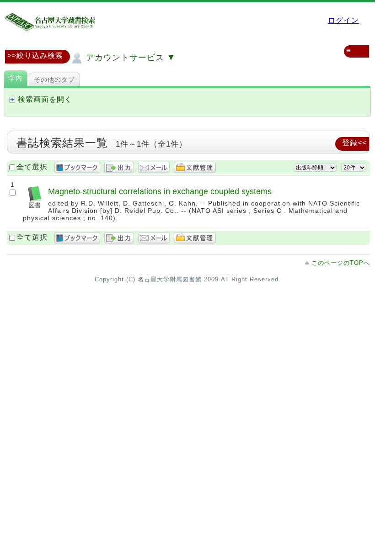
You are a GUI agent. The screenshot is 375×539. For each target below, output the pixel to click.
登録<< (354, 143)
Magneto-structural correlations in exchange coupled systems (160, 191)
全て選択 (32, 167)
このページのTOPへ (340, 262)
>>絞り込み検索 (35, 55)
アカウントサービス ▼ (129, 57)
